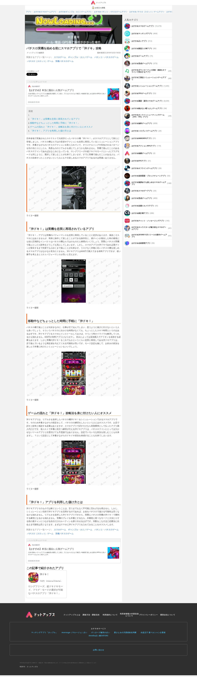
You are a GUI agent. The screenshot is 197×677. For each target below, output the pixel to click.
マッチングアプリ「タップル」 (44, 632)
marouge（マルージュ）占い (74, 632)
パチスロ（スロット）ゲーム (40, 61)
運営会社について (167, 615)
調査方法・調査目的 (91, 615)
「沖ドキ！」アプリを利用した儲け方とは (50, 130)
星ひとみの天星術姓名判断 (125, 632)
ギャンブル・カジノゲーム (80, 57)
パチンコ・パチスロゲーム (106, 57)
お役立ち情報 (100, 7)
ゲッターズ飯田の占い (100, 632)
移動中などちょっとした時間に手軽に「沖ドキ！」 (55, 122)
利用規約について (110, 615)
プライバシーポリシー (148, 615)
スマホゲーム (60, 57)
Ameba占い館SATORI (98, 635)
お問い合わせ (98, 650)
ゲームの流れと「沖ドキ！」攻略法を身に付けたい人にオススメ (61, 126)
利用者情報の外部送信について (129, 614)
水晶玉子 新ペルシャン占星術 (153, 632)
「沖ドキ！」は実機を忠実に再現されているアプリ (55, 118)
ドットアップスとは (71, 615)
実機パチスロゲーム (64, 61)
